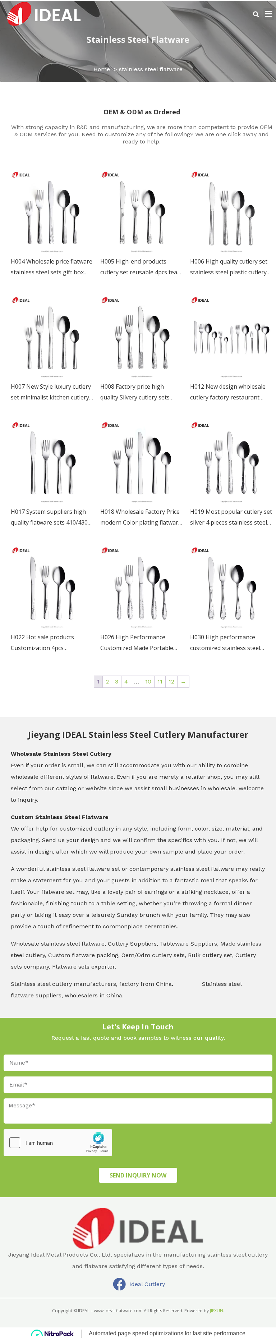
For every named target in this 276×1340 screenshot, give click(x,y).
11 (159, 681)
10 (148, 681)
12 (171, 681)
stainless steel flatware (138, 39)
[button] (256, 14)
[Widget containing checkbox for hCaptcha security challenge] (58, 1142)
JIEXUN (216, 1311)
